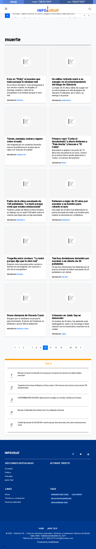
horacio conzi (22, 329)
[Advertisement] (48, 27)
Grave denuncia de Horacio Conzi (25, 315)
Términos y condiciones (14, 498)
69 (71, 347)
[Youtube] (88, 454)
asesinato (20, 220)
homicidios (66, 100)
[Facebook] (73, 454)
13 (61, 347)
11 (51, 347)
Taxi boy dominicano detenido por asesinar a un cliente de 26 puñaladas (70, 261)
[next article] (84, 15)
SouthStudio (53, 542)
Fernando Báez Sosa (59, 494)
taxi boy (64, 277)
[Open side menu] (6, 9)
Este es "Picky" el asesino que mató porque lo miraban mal (23, 80)
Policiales (9, 476)
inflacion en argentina (61, 498)
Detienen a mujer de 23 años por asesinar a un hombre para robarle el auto (70, 204)
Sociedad (8, 469)
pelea (63, 163)
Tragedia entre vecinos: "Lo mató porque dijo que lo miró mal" (25, 260)
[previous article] (89, 15)
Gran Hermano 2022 (59, 502)
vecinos (19, 100)
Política (8, 472)
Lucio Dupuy (77, 494)
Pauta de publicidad (13, 502)
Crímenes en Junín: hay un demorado (66, 317)
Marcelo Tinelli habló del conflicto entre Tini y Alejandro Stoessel (41, 410)
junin (63, 334)
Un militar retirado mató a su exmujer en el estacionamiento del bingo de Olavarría (69, 82)
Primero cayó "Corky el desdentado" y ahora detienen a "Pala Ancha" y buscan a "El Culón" (69, 142)
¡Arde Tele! (9, 480)
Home (7, 494)
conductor (21, 155)
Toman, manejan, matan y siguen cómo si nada (24, 140)
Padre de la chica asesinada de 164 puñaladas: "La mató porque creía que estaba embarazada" (25, 204)
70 (76, 347)
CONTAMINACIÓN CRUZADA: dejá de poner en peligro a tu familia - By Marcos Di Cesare (49, 398)
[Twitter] (81, 454)
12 (56, 347)
